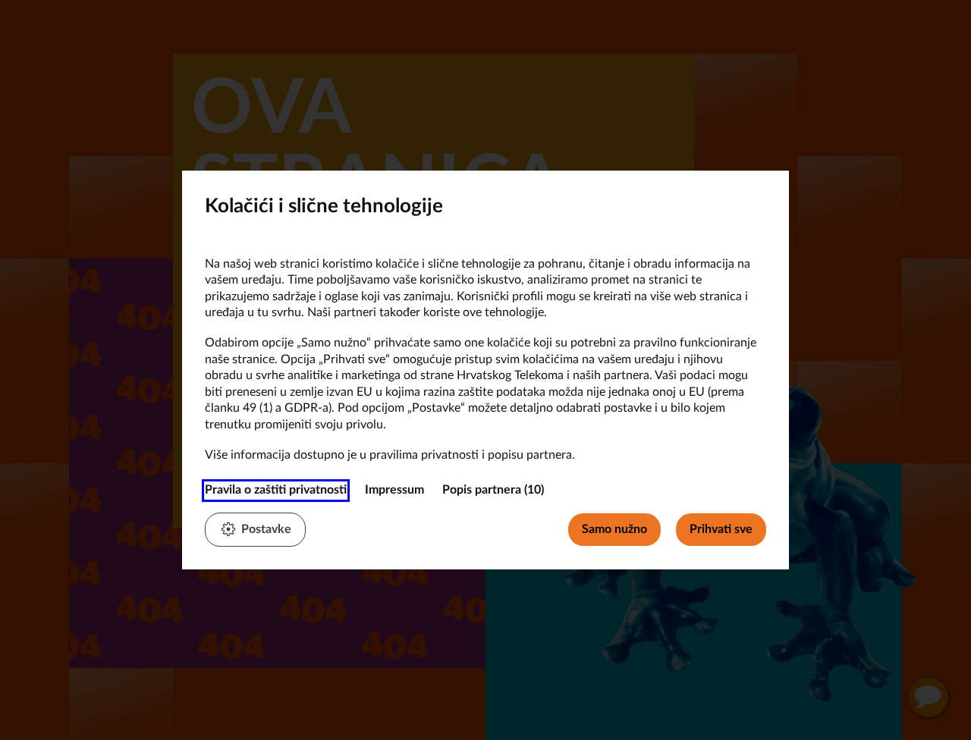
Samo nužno (614, 529)
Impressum (394, 490)
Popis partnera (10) (493, 490)
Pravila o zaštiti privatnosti (276, 490)
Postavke (266, 529)
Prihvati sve (721, 529)
